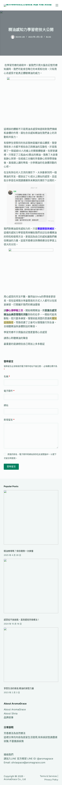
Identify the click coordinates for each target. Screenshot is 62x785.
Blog (48, 37)
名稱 (7, 376)
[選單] (57, 5)
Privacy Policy (51, 779)
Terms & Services (48, 776)
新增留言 (9, 419)
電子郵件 (9, 390)
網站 (6, 405)
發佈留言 (11, 466)
